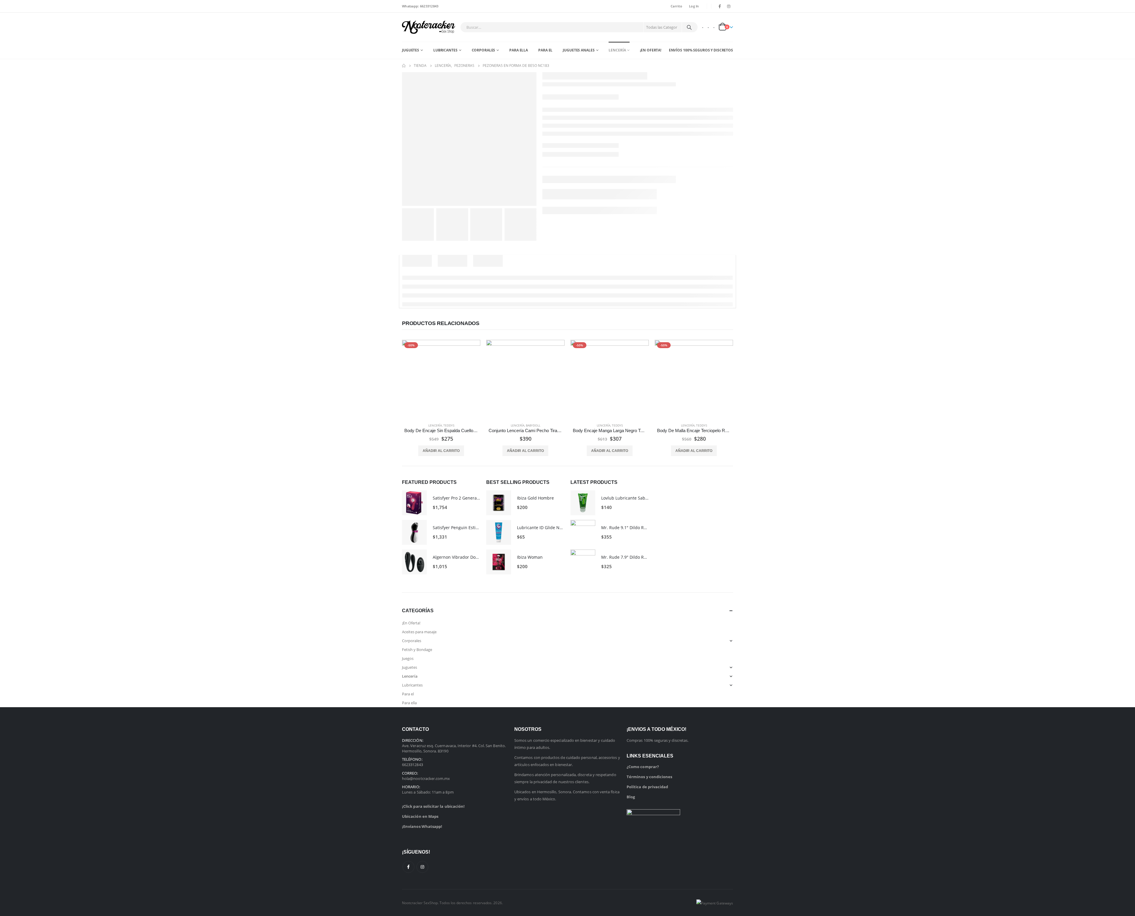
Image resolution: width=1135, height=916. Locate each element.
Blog (631, 796)
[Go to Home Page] (404, 65)
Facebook (408, 867)
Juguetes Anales (578, 50)
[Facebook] (720, 6)
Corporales (483, 50)
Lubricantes (445, 50)
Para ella (518, 50)
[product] (525, 379)
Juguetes (410, 50)
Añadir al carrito (441, 451)
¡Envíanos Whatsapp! (422, 826)
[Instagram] (729, 6)
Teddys (448, 425)
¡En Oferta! (650, 50)
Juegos (408, 658)
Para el (545, 50)
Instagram (422, 867)
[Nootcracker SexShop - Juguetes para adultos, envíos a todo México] (428, 27)
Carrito (676, 6)
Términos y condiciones (649, 776)
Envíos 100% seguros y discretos (701, 50)
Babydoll (533, 425)
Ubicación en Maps (420, 816)
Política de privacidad (647, 786)
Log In (694, 6)
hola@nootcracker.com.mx (426, 778)
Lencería (617, 50)
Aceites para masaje (419, 631)
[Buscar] (689, 27)
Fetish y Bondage (417, 649)
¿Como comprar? (643, 766)
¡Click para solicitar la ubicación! (433, 806)
